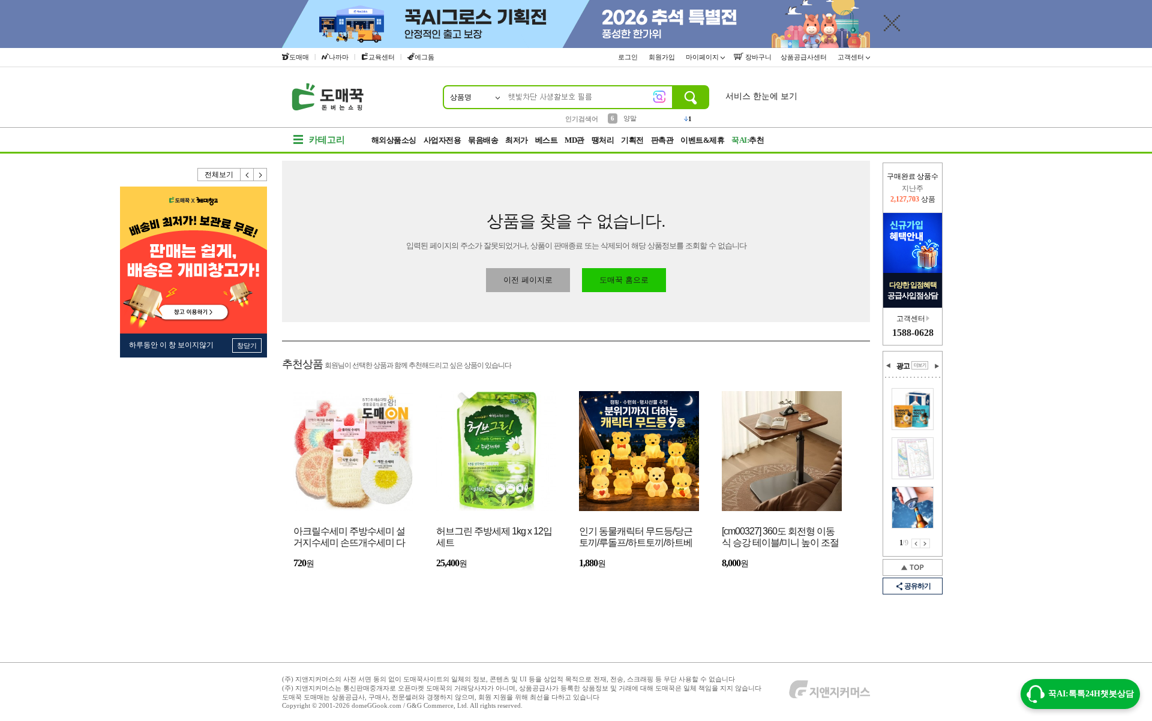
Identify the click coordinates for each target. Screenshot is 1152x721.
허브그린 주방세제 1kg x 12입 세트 (494, 537)
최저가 (516, 140)
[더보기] (919, 365)
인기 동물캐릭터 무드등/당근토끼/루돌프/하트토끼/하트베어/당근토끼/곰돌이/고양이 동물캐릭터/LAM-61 (636, 537)
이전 (247, 174)
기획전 (632, 140)
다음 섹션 (936, 366)
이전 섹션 (888, 366)
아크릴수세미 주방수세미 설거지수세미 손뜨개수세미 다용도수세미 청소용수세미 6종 (351, 537)
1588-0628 (913, 333)
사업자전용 (442, 140)
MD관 (574, 140)
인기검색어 (581, 118)
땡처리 (603, 140)
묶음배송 (483, 140)
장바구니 (757, 57)
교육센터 (381, 57)
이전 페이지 (915, 543)
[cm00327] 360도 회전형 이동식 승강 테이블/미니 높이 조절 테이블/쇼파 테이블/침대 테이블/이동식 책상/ (780, 537)
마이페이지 (703, 57)
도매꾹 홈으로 (624, 279)
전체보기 (219, 174)
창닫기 (247, 345)
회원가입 (663, 57)
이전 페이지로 (528, 279)
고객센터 (852, 57)
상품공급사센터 (805, 57)
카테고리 (327, 140)
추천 (747, 140)
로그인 (629, 57)
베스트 (546, 140)
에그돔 (424, 57)
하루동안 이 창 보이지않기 (171, 345)
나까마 (339, 57)
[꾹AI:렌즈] (659, 97)
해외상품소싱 (393, 140)
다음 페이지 (925, 543)
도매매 (299, 57)
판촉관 (662, 140)
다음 (260, 174)
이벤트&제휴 (702, 140)
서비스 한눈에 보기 (761, 96)
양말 (630, 118)
